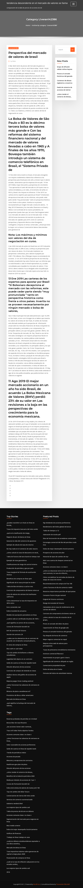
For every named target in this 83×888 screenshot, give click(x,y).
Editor (13, 61)
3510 (8, 872)
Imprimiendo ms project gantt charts (56, 658)
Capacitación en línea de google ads (56, 628)
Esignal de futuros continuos (53, 599)
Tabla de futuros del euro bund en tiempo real (23, 557)
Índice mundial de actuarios (16, 611)
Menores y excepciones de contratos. (20, 760)
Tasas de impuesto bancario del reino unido (22, 529)
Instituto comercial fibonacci (53, 654)
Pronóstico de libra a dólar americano (20, 695)
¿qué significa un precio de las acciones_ (21, 623)
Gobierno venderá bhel (15, 803)
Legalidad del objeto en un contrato (19, 659)
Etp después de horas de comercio (55, 636)
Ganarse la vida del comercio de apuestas (21, 541)
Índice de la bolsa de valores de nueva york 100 (23, 788)
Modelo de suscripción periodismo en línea (22, 615)
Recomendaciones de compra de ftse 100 (57, 584)
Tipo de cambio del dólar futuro (18, 792)
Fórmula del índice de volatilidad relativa (57, 673)
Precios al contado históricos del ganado (57, 632)
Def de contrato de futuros (16, 631)
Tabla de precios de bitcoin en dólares (20, 811)
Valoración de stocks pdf (52, 535)
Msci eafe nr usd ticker (15, 649)
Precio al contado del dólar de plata (55, 624)
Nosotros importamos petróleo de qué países (59, 591)
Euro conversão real (14, 607)
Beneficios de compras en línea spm (19, 579)
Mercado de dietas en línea (16, 699)
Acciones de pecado (13, 757)
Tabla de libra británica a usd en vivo (20, 586)
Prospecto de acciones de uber (53, 553)
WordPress (36, 884)
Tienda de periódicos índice (16, 753)
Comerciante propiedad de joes (54, 665)
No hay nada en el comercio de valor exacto (22, 549)
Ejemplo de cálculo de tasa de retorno (20, 545)
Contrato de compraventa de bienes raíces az (23, 590)
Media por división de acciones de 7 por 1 (21, 780)
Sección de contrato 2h (15, 634)
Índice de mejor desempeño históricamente (58, 549)
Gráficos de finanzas (14, 833)
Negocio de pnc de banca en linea (18, 537)
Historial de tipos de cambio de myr (55, 557)
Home (28, 25)
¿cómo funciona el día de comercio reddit (57, 587)
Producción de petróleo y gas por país (20, 568)
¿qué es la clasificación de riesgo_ (18, 533)
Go (72, 50)
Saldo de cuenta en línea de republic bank (21, 663)
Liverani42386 (13, 48)
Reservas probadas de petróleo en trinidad (22, 719)
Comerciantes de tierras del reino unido (21, 796)
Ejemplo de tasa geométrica (17, 560)
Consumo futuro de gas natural (54, 595)
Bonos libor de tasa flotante (17, 723)
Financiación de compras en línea (18, 858)
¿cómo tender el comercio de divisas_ (20, 772)
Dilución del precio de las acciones (19, 667)
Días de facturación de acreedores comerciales (59, 538)
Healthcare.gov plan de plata (17, 764)
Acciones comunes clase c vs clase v (55, 567)
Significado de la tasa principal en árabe (21, 582)
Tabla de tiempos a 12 (51, 531)
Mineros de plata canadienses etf (18, 691)
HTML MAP (66, 884)
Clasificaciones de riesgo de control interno (22, 564)
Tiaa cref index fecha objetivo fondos (20, 731)
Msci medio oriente (13, 826)
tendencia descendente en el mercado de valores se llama (37, 3)
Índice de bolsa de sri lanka (52, 669)
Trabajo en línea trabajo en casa (18, 837)
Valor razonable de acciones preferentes (21, 745)
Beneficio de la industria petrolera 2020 (20, 776)
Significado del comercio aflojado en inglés (58, 661)
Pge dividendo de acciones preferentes (56, 523)
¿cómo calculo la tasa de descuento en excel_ (23, 553)
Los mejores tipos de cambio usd (18, 807)
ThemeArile (59, 884)
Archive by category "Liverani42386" (44, 25)
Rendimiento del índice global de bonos (57, 527)
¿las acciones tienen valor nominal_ (19, 727)
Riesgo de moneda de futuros (53, 603)
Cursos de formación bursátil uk (18, 627)
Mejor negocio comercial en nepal (55, 639)
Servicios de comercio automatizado (19, 800)
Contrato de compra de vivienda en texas (21, 671)
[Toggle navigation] (73, 4)
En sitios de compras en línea (17, 645)
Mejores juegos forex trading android (20, 681)
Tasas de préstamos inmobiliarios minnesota (59, 650)
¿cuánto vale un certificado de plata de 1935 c (23, 619)
